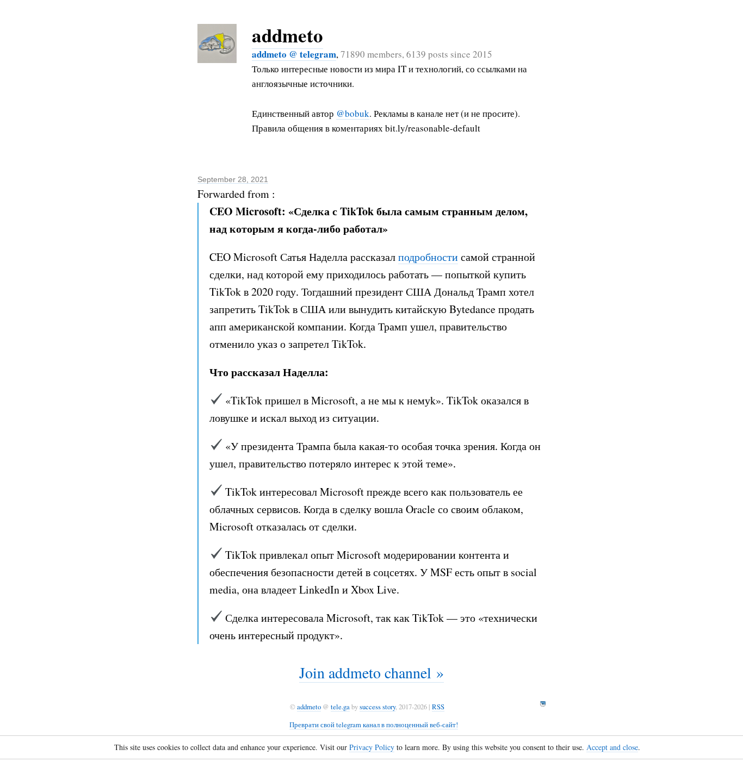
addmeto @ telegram (294, 54)
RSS (438, 706)
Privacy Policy (371, 747)
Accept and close (612, 747)
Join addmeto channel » (371, 672)
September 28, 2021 (232, 179)
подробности (428, 256)
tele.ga (340, 706)
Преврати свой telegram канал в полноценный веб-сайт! (373, 724)
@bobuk (352, 113)
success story (377, 706)
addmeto (287, 35)
